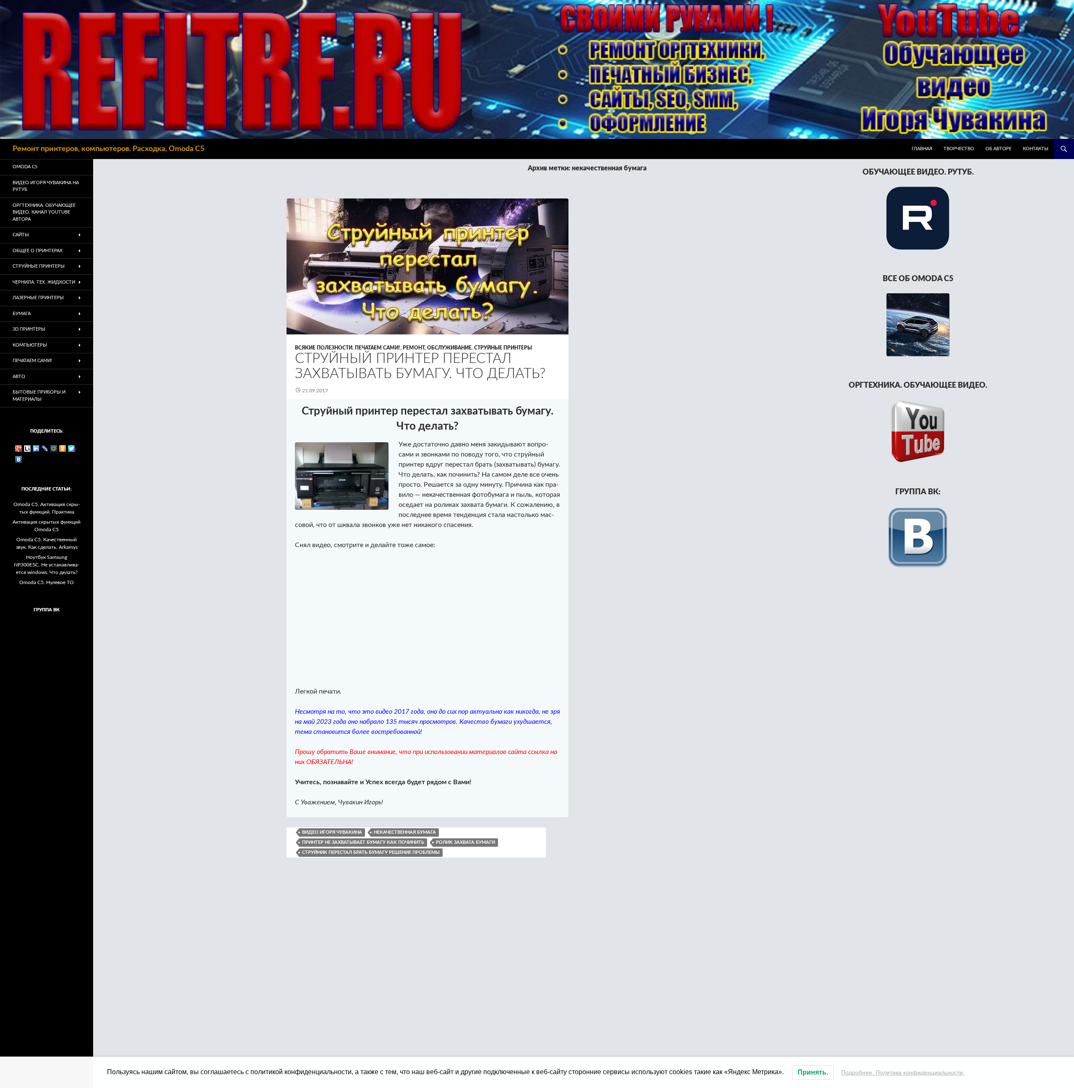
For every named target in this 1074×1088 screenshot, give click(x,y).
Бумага (22, 313)
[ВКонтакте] (18, 459)
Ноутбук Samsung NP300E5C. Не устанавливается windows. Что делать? (46, 565)
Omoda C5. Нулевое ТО (46, 582)
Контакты (1035, 148)
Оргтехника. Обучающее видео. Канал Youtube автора (44, 212)
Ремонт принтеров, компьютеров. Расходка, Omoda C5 (108, 149)
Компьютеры (30, 345)
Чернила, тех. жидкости (44, 282)
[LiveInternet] (27, 448)
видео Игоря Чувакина (332, 832)
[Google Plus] (18, 448)
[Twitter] (71, 448)
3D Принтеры (29, 329)
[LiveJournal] (45, 448)
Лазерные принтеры (38, 297)
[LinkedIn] (36, 448)
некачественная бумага (405, 832)
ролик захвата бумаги (465, 842)
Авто (19, 376)
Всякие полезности (323, 347)
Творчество (959, 148)
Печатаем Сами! (377, 347)
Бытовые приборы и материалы (39, 396)
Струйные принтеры (503, 347)
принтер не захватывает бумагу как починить (363, 842)
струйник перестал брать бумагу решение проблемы (371, 852)
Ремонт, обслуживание (437, 347)
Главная (922, 148)
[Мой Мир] (54, 448)
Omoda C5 (25, 166)
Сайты (21, 234)
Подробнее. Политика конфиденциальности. (903, 1072)
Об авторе (998, 148)
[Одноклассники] (62, 448)
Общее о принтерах (38, 250)
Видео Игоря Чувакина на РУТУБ (46, 186)
